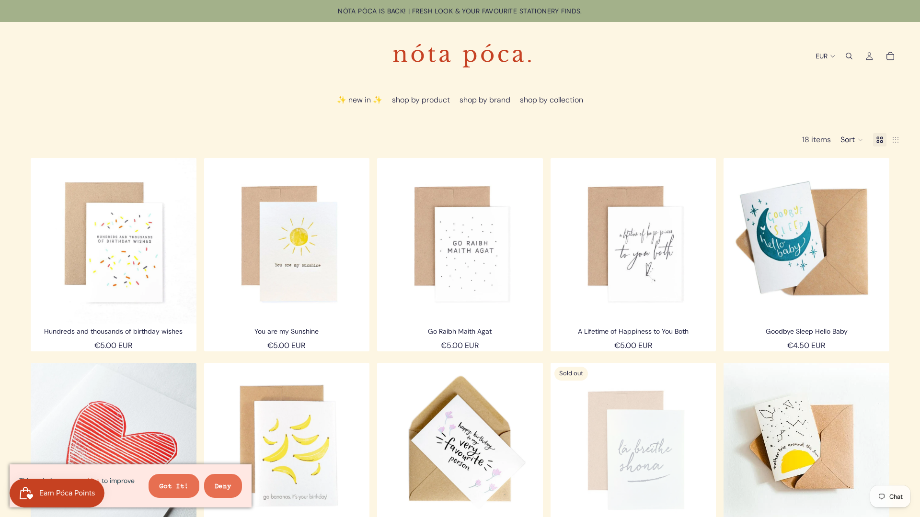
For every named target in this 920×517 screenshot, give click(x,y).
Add (189, 309)
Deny (223, 487)
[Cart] (890, 56)
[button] (851, 139)
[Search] (849, 56)
